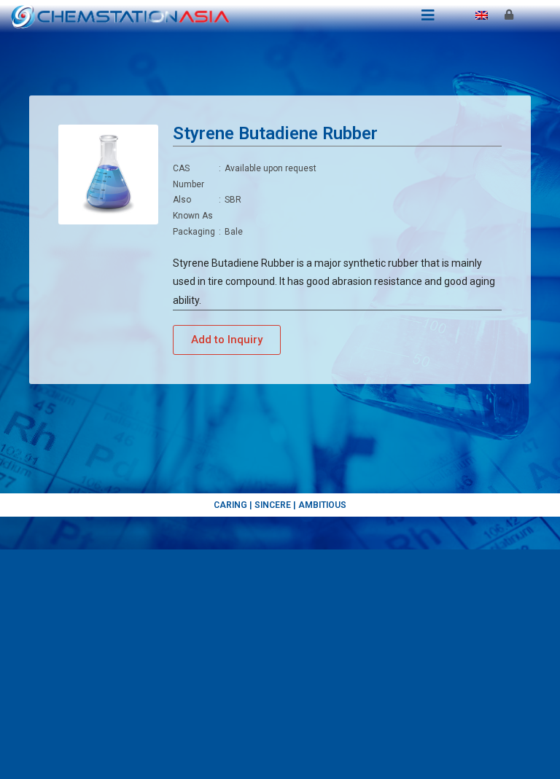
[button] (227, 340)
